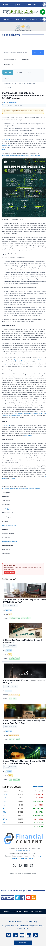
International (31, 84)
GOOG (5, 808)
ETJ (14, 658)
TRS (19, 779)
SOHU (14, 779)
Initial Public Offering (14, 694)
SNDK (17, 739)
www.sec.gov (6, 145)
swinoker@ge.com (7, 509)
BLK (14, 618)
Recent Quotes (9, 59)
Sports (17, 4)
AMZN (5, 794)
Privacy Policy (31, 921)
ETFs (29, 72)
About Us (7, 911)
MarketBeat (9, 610)
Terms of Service (15, 921)
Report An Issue (36, 911)
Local (17, 19)
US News (33, 19)
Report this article (9, 572)
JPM (25, 618)
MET (10, 739)
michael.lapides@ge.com (9, 525)
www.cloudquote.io (23, 851)
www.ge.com (28, 435)
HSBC (18, 618)
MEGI (17, 658)
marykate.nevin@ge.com (9, 541)
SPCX (14, 698)
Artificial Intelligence (14, 735)
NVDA (5, 819)
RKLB (10, 698)
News (5, 4)
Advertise (17, 911)
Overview (7, 84)
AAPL (4, 798)
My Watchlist (26, 59)
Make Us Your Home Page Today (16, 891)
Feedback (23, 943)
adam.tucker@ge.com (8, 558)
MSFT (4, 816)
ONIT (10, 779)
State (24, 19)
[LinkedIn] (25, 866)
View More (37, 786)
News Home (7, 19)
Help (26, 911)
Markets (8, 72)
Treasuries (7, 87)
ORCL (4, 823)
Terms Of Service (26, 858)
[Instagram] (31, 866)
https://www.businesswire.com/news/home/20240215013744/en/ (21, 155)
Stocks (19, 72)
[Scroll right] (44, 4)
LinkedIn (12, 478)
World (42, 19)
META (4, 812)
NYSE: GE (7, 139)
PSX (14, 739)
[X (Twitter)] (14, 866)
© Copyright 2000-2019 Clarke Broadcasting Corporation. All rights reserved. (23, 927)
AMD (4, 801)
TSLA (4, 826)
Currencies (21, 84)
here (3, 149)
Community (31, 4)
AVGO (10, 618)
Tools (7, 79)
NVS (29, 618)
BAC (4, 805)
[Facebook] (20, 866)
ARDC (10, 658)
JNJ (22, 618)
